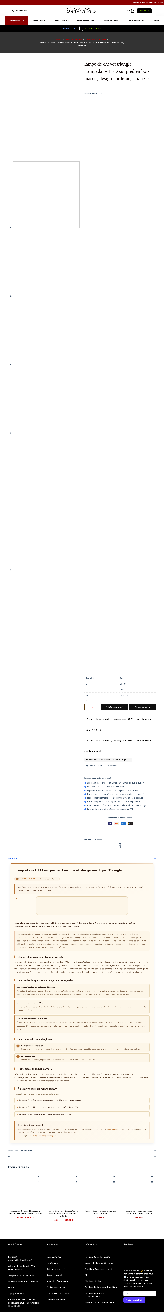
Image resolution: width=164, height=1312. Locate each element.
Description (12, 858)
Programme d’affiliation (58, 1293)
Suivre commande (55, 1275)
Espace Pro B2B (70, 28)
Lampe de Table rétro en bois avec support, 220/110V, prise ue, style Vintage (48, 1100)
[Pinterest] (120, 845)
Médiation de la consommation (99, 1302)
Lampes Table (61, 21)
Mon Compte (144, 11)
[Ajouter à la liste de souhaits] (39, 1176)
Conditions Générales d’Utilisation (23, 1281)
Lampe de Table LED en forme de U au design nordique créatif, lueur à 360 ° (47, 1107)
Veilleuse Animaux (112, 21)
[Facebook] (120, 844)
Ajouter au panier (142, 707)
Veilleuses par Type (85, 21)
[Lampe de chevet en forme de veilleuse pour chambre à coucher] (101, 1190)
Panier (11, 1287)
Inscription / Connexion (57, 1281)
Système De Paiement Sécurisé (99, 1263)
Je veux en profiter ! (134, 1300)
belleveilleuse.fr (114, 1129)
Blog (87, 1275)
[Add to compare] (39, 1182)
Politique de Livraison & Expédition (101, 1287)
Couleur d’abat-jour (93, 93)
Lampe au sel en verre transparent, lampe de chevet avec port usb (44, 1114)
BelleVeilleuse (82, 10)
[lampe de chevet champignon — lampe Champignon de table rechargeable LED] (139, 1190)
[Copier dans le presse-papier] (120, 847)
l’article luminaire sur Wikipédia (45, 1136)
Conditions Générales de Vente (99, 1269)
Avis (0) (10, 1156)
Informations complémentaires (20, 1150)
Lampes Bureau (38, 21)
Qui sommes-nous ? (56, 1269)
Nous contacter (54, 1257)
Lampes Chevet (15, 21)
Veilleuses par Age (136, 21)
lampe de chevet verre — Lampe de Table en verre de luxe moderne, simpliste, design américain (63, 1213)
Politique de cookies (56, 1287)
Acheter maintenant (114, 707)
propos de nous (16, 1294)
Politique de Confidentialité (97, 1257)
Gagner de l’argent (93, 28)
